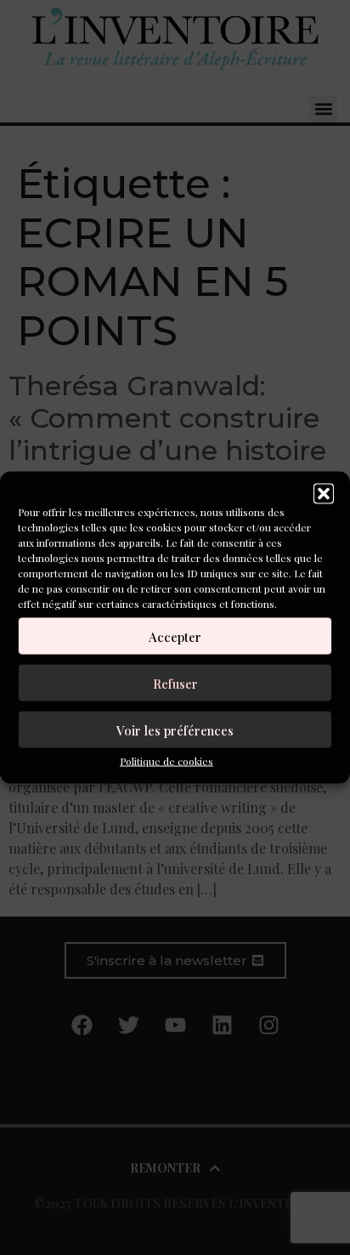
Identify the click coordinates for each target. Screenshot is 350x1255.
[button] (323, 494)
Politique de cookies (166, 761)
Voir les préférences (175, 729)
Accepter (175, 636)
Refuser (175, 682)
